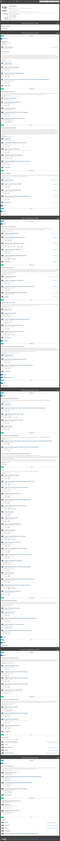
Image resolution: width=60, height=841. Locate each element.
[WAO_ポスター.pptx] (9, 564)
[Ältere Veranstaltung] (6, 1)
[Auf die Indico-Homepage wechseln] (1, 1)
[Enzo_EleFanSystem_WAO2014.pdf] (9, 515)
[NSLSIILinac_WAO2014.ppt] (11, 628)
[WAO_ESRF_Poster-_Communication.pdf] (9, 582)
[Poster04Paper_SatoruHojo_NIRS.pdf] (9, 509)
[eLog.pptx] (9, 423)
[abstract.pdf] (21, 247)
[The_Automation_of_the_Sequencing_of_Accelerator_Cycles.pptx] (9, 290)
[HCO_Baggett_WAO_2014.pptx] (9, 675)
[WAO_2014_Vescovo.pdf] (9, 484)
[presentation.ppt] (14, 247)
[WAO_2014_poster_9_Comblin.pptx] (9, 491)
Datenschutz (54, 839)
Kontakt (19, 839)
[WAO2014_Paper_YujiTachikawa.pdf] (9, 539)
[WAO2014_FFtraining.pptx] (11, 322)
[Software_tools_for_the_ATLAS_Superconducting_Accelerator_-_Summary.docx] (9, 259)
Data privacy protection (48, 839)
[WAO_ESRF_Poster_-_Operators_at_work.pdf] (9, 552)
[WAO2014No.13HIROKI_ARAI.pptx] (9, 503)
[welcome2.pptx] (6, 45)
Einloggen (57, 1)
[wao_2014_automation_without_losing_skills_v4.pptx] (9, 284)
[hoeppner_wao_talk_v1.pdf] (9, 444)
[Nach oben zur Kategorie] (9, 1)
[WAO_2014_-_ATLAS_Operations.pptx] (8, 77)
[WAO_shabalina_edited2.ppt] (9, 615)
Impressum (41, 839)
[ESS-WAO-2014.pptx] (9, 729)
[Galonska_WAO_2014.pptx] (9, 411)
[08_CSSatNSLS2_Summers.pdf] (9, 497)
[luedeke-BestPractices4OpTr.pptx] (9, 328)
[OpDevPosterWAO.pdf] (9, 546)
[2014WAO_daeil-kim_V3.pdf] (9, 786)
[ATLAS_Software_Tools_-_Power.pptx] (14, 259)
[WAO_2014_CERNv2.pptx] (11, 710)
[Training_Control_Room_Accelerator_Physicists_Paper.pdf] (9, 335)
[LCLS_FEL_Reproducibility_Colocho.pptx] (8, 83)
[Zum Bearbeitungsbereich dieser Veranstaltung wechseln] (25, 1)
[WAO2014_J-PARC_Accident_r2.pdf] (9, 558)
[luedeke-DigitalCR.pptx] (8, 105)
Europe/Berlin (43, 1)
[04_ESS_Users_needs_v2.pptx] (9, 164)
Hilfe (17, 839)
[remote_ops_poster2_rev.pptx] (9, 570)
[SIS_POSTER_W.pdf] (9, 576)
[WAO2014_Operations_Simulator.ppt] (9, 316)
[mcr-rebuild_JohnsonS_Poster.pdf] (15, 588)
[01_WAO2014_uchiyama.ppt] (9, 240)
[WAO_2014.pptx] (9, 429)
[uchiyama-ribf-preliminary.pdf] (11, 240)
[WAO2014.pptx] (9, 634)
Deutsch (50, 1)
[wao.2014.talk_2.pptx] (9, 716)
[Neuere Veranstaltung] (11, 1)
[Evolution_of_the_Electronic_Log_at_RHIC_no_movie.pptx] (9, 417)
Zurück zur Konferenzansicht (33, 1)
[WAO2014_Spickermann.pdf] (9, 792)
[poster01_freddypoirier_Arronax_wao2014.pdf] (9, 478)
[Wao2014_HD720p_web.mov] (13, 16)
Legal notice (37, 839)
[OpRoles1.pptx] (9, 362)
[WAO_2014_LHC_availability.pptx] (11, 158)
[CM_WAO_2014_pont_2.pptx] (9, 146)
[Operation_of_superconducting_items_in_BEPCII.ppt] (9, 187)
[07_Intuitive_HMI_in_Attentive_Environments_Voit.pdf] (6, 464)
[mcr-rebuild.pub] (9, 588)
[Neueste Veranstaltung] (13, 1)
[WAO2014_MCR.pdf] (9, 122)
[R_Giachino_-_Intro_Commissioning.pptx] (9, 669)
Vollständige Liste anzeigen (15, 19)
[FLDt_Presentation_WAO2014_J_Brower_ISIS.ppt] (9, 253)
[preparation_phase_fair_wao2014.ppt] (9, 722)
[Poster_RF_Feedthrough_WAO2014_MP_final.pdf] (9, 594)
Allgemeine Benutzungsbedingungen (28, 839)
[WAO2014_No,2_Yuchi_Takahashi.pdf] (9, 533)
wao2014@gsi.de (13, 17)
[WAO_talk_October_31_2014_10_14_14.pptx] (9, 780)
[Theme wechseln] (21, 1)
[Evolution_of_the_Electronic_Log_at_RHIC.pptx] (11, 417)
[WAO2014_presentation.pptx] (8, 70)
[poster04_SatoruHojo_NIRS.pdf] (15, 509)
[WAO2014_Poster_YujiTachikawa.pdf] (15, 539)
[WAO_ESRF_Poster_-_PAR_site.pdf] (9, 527)
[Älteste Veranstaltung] (4, 1)
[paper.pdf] (9, 247)
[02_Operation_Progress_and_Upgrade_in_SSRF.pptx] (9, 152)
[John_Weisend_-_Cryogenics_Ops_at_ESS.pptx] (9, 193)
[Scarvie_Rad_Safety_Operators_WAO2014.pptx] (9, 621)
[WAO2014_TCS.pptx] (9, 681)
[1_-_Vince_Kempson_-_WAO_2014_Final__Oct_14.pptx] (9, 687)
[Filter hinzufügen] (19, 1)
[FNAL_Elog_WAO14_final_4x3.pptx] (9, 450)
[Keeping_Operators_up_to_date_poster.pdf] (9, 521)
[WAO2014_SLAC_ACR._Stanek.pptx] (9, 116)
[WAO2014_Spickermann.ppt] (11, 792)
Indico (12, 839)
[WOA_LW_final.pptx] (9, 199)
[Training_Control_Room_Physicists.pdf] (14, 335)
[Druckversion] (16, 1)
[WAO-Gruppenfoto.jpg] (15, 16)
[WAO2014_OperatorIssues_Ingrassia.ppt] (9, 368)
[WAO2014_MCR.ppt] (11, 122)
